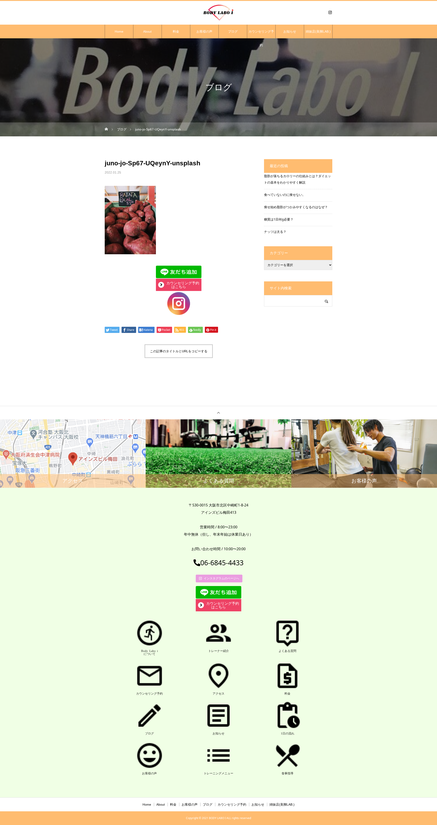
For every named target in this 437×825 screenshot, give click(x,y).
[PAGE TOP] (218, 412)
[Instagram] (330, 12)
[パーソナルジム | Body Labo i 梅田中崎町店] (218, 12)
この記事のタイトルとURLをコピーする (178, 351)
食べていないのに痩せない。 (284, 194)
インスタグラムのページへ (221, 578)
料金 (176, 31)
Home (119, 31)
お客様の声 (204, 31)
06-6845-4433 (222, 562)
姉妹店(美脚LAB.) (318, 31)
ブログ (233, 31)
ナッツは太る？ (275, 231)
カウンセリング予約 (261, 34)
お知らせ (289, 31)
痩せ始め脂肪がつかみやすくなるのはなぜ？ (296, 207)
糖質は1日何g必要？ (278, 219)
